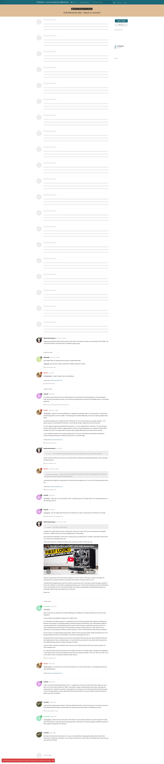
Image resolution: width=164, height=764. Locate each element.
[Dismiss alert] (52, 760)
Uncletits (48, 720)
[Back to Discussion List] (2, 2)
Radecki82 (49, 376)
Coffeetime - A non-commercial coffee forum (52, 2)
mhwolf (48, 413)
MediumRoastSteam (53, 474)
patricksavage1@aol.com (56, 380)
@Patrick (46, 364)
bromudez (49, 667)
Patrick (48, 498)
